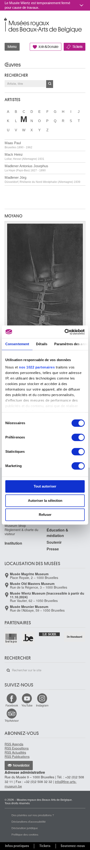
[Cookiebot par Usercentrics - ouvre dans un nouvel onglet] (65, 332)
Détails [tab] (41, 344)
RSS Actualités (15, 752)
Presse (53, 549)
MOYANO (14, 216)
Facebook (12, 705)
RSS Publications (17, 756)
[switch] (78, 437)
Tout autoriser (45, 486)
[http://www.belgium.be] (28, 638)
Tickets (77, 47)
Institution (13, 543)
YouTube (27, 705)
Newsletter (21, 765)
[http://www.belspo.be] (11, 638)
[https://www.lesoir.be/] (49, 634)
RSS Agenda (14, 744)
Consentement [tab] (17, 344)
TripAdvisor (12, 720)
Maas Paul (18, 145)
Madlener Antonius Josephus (26, 168)
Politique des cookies (25, 834)
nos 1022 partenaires (37, 367)
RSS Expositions (17, 748)
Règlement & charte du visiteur (21, 532)
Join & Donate (48, 47)
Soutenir (54, 542)
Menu (12, 47)
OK (49, 84)
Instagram (42, 705)
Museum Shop (15, 525)
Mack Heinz (24, 156)
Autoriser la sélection (45, 500)
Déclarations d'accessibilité (29, 821)
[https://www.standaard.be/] (74, 636)
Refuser (45, 515)
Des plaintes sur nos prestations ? (33, 815)
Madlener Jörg (42, 179)
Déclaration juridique (25, 828)
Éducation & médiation (57, 532)
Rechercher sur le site (8, 670)
